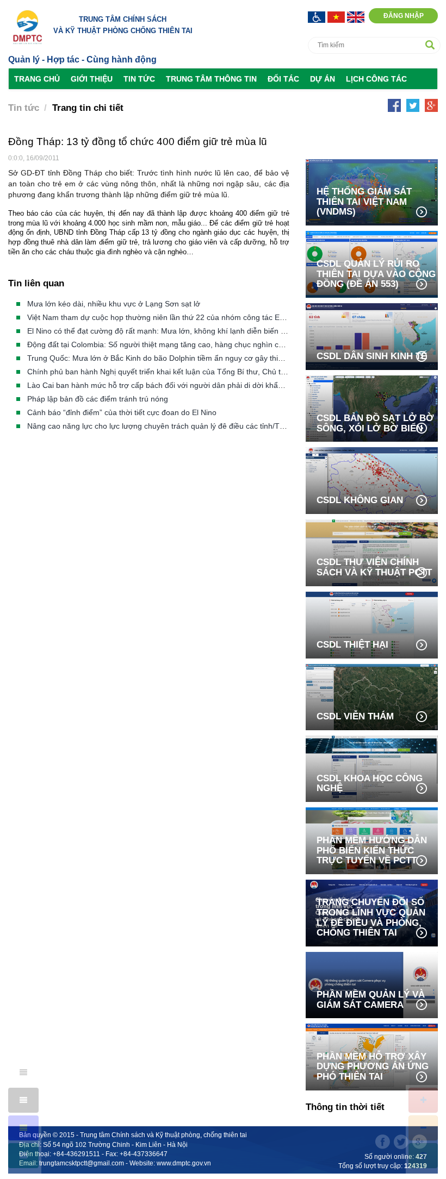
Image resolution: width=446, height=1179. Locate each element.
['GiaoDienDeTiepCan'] (317, 16)
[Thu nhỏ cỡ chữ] (423, 1127)
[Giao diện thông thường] (23, 1155)
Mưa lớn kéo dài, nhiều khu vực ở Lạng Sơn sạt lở (113, 303)
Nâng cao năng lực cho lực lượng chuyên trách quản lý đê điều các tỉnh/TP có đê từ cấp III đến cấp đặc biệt (212, 426)
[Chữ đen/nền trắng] (23, 1072)
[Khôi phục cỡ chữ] (423, 1155)
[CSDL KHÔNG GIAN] (372, 479)
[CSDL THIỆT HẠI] (372, 624)
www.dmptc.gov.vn (184, 1163)
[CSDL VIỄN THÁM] (372, 696)
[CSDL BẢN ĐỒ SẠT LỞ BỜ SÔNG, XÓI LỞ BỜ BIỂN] (372, 407)
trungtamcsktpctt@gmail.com (81, 1163)
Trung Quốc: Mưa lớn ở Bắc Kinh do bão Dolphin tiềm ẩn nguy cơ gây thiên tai (162, 358)
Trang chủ (37, 78)
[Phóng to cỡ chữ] (423, 1100)
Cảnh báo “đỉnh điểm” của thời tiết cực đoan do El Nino (121, 412)
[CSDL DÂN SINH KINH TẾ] (372, 335)
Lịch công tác (376, 78)
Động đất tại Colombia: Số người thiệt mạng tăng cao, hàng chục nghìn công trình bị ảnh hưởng (192, 344)
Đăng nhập (403, 16)
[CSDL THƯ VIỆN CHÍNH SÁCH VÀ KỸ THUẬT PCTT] (372, 551)
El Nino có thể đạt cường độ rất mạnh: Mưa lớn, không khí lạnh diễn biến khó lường (171, 331)
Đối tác (283, 78)
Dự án (322, 78)
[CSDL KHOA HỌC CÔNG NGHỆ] (372, 768)
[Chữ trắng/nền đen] (23, 1100)
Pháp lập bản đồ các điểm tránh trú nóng (97, 398)
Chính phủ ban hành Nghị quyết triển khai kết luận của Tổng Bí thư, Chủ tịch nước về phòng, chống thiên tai (213, 371)
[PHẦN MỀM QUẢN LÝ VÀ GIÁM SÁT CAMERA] (372, 984)
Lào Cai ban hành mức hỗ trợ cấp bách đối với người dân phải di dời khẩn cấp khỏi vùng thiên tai (194, 385)
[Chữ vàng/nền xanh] (23, 1127)
